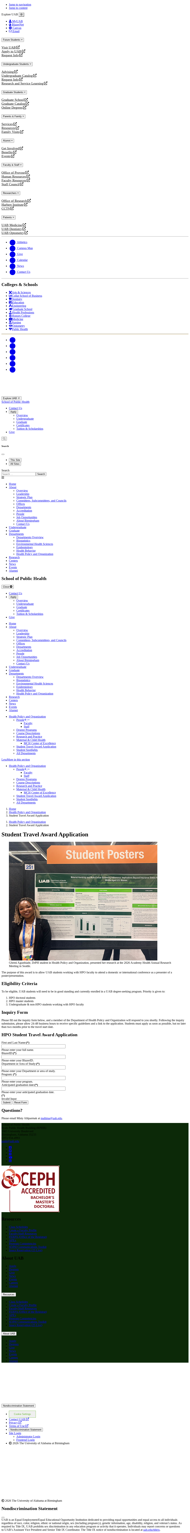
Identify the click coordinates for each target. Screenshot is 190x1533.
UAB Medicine (11, 225)
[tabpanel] (95, 472)
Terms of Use (18, 1426)
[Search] (4, 439)
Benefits (7, 152)
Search (5, 470)
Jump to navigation (20, 4)
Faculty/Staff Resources (23, 1233)
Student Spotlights (27, 749)
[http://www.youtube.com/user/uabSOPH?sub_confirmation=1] (10, 1157)
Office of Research (14, 201)
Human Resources (13, 177)
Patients (8, 217)
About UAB (9, 1333)
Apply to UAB (11, 51)
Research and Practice (29, 736)
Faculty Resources (13, 180)
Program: (8, 1074)
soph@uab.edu (10, 1141)
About (12, 487)
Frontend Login (25, 1439)
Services (7, 124)
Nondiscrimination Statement (18, 1405)
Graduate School (12, 100)
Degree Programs (26, 729)
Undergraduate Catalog (17, 76)
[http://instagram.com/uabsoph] (10, 1154)
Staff (26, 726)
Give (12, 432)
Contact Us (15, 408)
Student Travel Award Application (36, 746)
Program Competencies (22, 1243)
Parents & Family (12, 116)
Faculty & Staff (11, 164)
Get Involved (10, 148)
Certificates (23, 425)
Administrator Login (28, 1436)
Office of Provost (13, 173)
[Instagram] (12, 351)
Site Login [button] (15, 1433)
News (12, 1276)
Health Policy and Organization (27, 716)
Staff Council (10, 184)
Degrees (14, 1269)
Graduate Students (13, 92)
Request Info (10, 55)
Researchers (10, 193)
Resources (8, 128)
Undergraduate (25, 418)
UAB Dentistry (11, 229)
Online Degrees (11, 108)
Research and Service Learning (22, 83)
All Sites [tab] (14, 463)
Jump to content (18, 7)
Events (6, 156)
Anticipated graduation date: (19, 1084)
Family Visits (10, 132)
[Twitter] (12, 345)
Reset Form (20, 1102)
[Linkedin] (12, 369)
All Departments (26, 753)
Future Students (12, 39)
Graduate (21, 422)
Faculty (28, 723)
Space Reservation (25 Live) (25, 1250)
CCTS (6, 209)
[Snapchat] (12, 363)
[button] (95, 759)
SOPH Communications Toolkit (27, 1246)
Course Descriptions (28, 733)
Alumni (7, 140)
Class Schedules (18, 1226)
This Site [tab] (15, 460)
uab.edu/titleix (151, 1529)
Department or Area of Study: (20, 1063)
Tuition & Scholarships (29, 428)
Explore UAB (10, 398)
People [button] (20, 719)
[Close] (21, 15)
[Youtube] (12, 357)
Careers (13, 1282)
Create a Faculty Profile (23, 1230)
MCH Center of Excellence (40, 743)
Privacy (15, 1422)
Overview (22, 415)
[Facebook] (12, 339)
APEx (12, 1240)
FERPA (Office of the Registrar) (28, 1236)
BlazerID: (8, 1053)
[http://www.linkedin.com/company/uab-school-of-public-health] (10, 1160)
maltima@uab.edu (51, 1118)
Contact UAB (19, 1419)
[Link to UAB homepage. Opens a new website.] (33, 1371)
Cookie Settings (22, 1414)
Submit (7, 1102)
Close (6, 586)
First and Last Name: (15, 1042)
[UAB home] (95, 394)
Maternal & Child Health (30, 739)
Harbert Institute (12, 205)
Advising (7, 72)
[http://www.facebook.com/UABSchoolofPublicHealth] (10, 1147)
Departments (16, 534)
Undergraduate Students (16, 64)
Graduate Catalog (13, 104)
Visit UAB (8, 47)
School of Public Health (15, 401)
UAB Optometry (12, 233)
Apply (13, 411)
